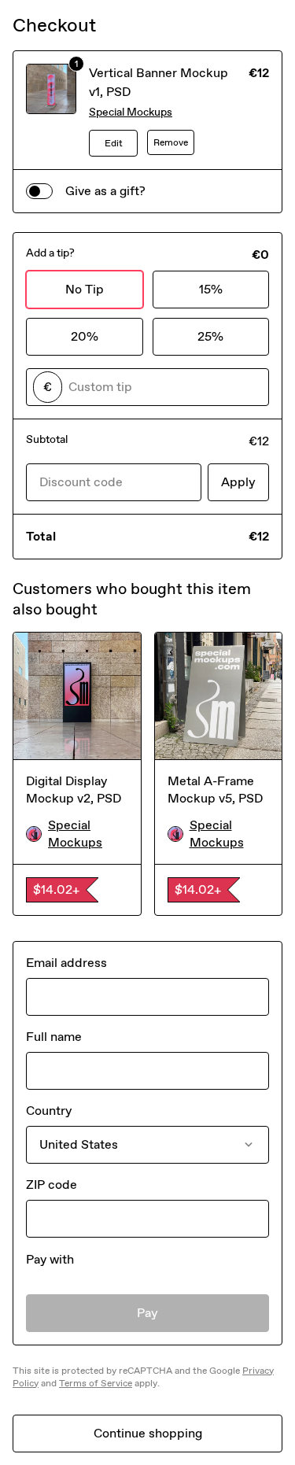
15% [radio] (211, 289)
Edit (114, 143)
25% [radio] (210, 336)
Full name (54, 1036)
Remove (170, 142)
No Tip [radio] (84, 289)
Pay (147, 1312)
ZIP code (51, 1184)
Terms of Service (95, 1383)
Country (49, 1110)
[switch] (39, 191)
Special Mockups (130, 112)
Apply (238, 481)
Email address (66, 962)
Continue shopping (148, 1433)
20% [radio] (84, 336)
